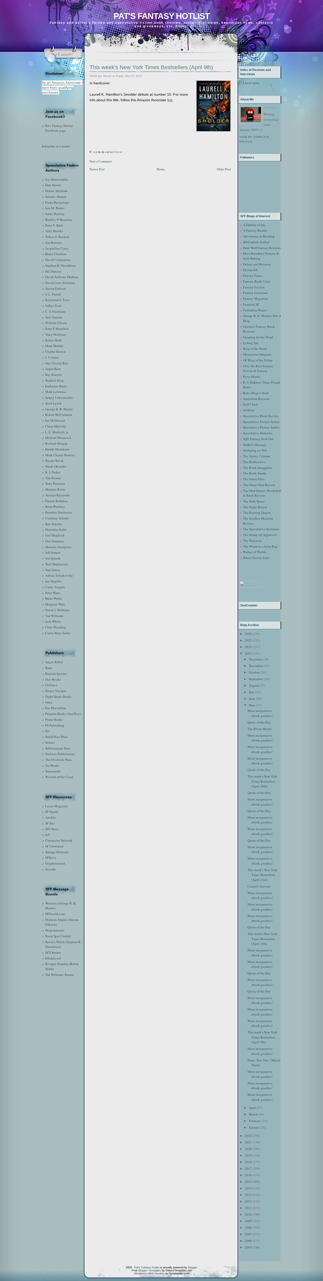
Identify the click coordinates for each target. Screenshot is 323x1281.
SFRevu (50, 857)
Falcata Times (252, 275)
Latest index (251, 83)
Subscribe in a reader (56, 146)
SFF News (52, 829)
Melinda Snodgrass (58, 547)
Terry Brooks (54, 231)
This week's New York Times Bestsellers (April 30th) (262, 781)
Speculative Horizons (257, 433)
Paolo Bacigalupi (57, 202)
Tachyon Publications (60, 754)
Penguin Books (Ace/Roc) (63, 713)
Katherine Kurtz (56, 386)
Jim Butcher (53, 242)
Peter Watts (52, 593)
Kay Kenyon (53, 374)
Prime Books (54, 719)
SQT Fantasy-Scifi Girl (258, 439)
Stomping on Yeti (255, 450)
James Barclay (55, 213)
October (254, 672)
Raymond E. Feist (57, 300)
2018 (248, 1162)
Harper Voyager (55, 690)
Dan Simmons (54, 541)
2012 (248, 1201)
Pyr (47, 731)
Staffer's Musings (254, 444)
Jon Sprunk (53, 558)
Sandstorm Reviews (256, 398)
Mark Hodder (54, 345)
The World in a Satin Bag (260, 546)
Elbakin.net (53, 958)
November (256, 665)
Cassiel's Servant (259, 886)
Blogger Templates (149, 1270)
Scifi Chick (250, 404)
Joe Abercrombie (56, 179)
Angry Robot (54, 662)
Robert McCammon (58, 414)
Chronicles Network (58, 840)
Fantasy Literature (255, 292)
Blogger (192, 1267)
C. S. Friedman (55, 311)
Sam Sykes (52, 570)
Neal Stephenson (56, 564)
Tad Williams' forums (59, 974)
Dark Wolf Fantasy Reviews (262, 248)
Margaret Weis (55, 604)
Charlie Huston (55, 351)
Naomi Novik (54, 460)
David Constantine (58, 259)
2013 (248, 1194)
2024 (248, 647)
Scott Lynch (53, 403)
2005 (248, 1247)
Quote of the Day (259, 722)
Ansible (50, 817)
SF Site (50, 823)
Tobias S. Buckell (57, 236)
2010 (248, 1214)
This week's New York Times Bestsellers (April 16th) (262, 938)
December (255, 659)
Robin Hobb (53, 340)
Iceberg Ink (250, 343)
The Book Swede (254, 473)
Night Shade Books (58, 696)
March (253, 1114)
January (254, 1127)
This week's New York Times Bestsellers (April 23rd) (262, 875)
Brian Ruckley (55, 506)
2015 (248, 1181)
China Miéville (55, 426)
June (252, 698)
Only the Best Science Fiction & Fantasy (258, 368)
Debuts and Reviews (257, 264)
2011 (248, 1208)
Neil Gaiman (53, 317)
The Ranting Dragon (257, 512)
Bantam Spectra (56, 673)
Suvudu (50, 869)
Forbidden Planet (254, 310)
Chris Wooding (55, 627)
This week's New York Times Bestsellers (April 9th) (151, 67)
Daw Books (53, 679)
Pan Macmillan (55, 708)
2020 (248, 1148)
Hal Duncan (53, 271)
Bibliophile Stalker (256, 242)
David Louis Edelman (60, 282)
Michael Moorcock (58, 437)
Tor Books (52, 765)
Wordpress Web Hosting (149, 1273)
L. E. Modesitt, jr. (57, 432)
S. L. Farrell (53, 294)
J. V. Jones (52, 357)
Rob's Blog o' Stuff (255, 393)
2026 (248, 633)
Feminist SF (251, 304)
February (255, 1120)
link (170, 100)
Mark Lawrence (55, 391)
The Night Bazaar (255, 507)
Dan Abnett (53, 185)
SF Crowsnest (54, 846)
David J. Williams (57, 610)
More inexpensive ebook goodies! (260, 713)
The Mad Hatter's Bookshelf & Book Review (262, 493)
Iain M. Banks (54, 208)
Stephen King (54, 380)
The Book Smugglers (257, 467)
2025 (248, 640)
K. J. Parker (52, 472)
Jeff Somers (53, 552)
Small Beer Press (56, 736)
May (252, 705)
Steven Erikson (55, 288)
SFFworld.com (55, 914)
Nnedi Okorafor (55, 466)
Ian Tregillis (53, 581)
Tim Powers (53, 478)
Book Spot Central (58, 936)
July (252, 692)
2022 (248, 1135)
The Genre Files (253, 479)
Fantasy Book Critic (257, 281)
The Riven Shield (260, 729)
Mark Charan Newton (59, 455)
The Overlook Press (58, 759)
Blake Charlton (55, 254)
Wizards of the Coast (59, 777)
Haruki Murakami (57, 449)
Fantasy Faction (254, 287)
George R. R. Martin (59, 409)
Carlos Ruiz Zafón (57, 633)
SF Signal (51, 811)
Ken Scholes (53, 524)
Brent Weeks (53, 598)
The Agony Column (256, 456)
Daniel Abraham (56, 191)
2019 (248, 1155)
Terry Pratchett (55, 483)
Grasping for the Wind (258, 337)
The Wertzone (252, 540)
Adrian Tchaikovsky (59, 575)
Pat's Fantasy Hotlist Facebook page (59, 128)
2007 (248, 1234)
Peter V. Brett (54, 225)
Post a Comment (101, 161)
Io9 (47, 834)
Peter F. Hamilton (57, 328)
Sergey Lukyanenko (59, 397)
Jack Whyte (53, 621)
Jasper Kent (53, 368)
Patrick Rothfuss (56, 501)
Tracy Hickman (55, 334)
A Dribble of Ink (254, 225)
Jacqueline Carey (57, 248)
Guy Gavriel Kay (56, 363)
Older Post (224, 169)
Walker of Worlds (254, 552)
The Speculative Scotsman (261, 529)
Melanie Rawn (55, 489)
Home (161, 169)
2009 (248, 1221)
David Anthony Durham (61, 277)
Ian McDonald (55, 420)
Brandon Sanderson (58, 512)
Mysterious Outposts (257, 354)
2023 (248, 653)
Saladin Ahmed (55, 196)
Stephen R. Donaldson (60, 265)
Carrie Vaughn (55, 587)
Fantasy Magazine (255, 298)
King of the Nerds (255, 348)
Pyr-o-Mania (251, 376)
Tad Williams (54, 615)
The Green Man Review (259, 485)
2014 (248, 1188)
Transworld (52, 771)
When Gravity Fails (256, 557)
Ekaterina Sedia (56, 529)
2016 (248, 1175)
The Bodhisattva (254, 462)
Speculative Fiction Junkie (261, 421)
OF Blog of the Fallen (258, 360)
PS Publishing (54, 725)
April (252, 1107)
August (254, 685)
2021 (248, 1142)
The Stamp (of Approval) (260, 534)
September (256, 679)
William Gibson (56, 323)
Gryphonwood (55, 863)
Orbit (48, 702)
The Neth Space (253, 501)
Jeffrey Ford (53, 305)
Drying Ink (250, 270)
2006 (248, 1240)
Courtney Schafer (57, 518)
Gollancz (51, 685)
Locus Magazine (56, 806)
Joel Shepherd (54, 535)
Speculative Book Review (261, 416)
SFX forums (53, 952)
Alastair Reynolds (57, 495)
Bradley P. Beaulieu (58, 219)
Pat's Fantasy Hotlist (162, 16)
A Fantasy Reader (255, 230)
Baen (48, 667)
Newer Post (97, 169)
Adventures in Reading (259, 236)
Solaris (50, 742)
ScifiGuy (249, 410)
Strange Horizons (57, 852)
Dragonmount (54, 930)
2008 (248, 1227)
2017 (248, 1168)
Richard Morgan (56, 443)
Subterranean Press (58, 748)
